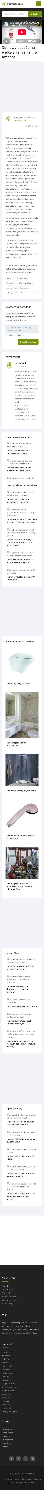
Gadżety (5, 1376)
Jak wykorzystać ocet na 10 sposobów (20, 578)
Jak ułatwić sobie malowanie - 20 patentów (21, 1140)
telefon (25, 1323)
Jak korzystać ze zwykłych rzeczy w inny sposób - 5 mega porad (19, 542)
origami (5, 1323)
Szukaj (36, 14)
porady (9, 278)
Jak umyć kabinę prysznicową (21, 790)
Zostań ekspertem (10, 1296)
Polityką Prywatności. (26, 1482)
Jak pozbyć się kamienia (19, 683)
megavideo (22, 1329)
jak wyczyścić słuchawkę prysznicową (22, 293)
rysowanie (6, 1329)
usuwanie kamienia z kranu (17, 288)
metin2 (9, 1326)
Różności (6, 1404)
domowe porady (23, 278)
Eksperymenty (8, 1373)
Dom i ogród (7, 1366)
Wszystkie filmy (9, 1300)
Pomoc (5, 1447)
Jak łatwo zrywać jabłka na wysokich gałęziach (20, 967)
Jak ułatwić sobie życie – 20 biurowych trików (20, 1174)
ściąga (5, 1333)
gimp (16, 1326)
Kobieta (5, 1359)
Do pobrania (7, 1289)
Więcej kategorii (9, 1411)
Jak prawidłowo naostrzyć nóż (21, 485)
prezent (13, 1333)
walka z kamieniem (25, 283)
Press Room (7, 1433)
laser (35, 1333)
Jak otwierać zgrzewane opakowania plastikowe (18, 469)
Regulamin (7, 1443)
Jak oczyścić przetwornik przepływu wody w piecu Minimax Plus (19, 886)
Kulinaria (6, 1356)
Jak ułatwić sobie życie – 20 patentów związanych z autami (20, 1196)
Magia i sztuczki (9, 1383)
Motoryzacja (7, 1394)
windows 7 (34, 1329)
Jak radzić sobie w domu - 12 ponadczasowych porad (20, 561)
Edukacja (6, 1369)
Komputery (7, 1352)
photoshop (15, 1323)
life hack (10, 283)
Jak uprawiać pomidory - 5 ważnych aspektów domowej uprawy (21, 1044)
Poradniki (6, 1408)
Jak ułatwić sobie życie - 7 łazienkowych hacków (19, 500)
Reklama (6, 1436)
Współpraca (7, 1440)
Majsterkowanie (9, 1387)
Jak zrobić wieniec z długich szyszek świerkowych (20, 1123)
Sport (4, 1362)
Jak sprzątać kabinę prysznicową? (16, 744)
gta (14, 1329)
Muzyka (5, 1397)
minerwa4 (20, 362)
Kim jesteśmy (8, 1429)
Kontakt (5, 1286)
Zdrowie (5, 1401)
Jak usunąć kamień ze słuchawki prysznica (17, 451)
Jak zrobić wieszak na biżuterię (22, 1006)
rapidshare (25, 1326)
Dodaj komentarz (28, 342)
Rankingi (6, 1293)
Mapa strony (7, 1303)
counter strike (25, 1333)
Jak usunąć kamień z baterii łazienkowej (20, 837)
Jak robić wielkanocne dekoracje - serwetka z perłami (17, 989)
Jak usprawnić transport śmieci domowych (18, 1022)
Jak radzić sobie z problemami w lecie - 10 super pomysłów (21, 520)
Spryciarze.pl (20, 120)
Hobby (5, 1380)
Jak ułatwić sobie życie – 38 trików (20, 1157)
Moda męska (8, 1390)
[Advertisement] (22, 86)
